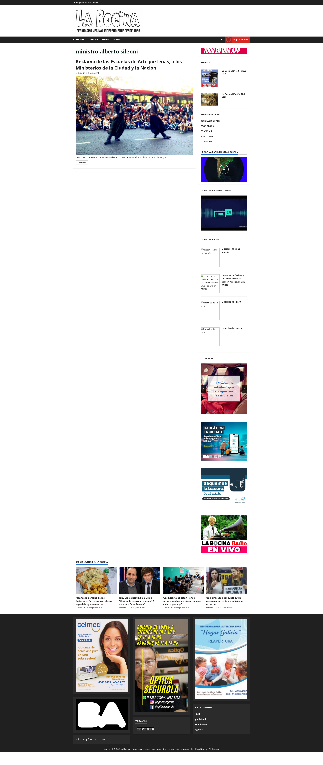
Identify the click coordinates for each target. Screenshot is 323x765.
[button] (209, 411)
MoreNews (200, 749)
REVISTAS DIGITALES (211, 121)
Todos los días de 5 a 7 (233, 328)
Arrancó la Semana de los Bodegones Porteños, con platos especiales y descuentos (94, 601)
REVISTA (106, 39)
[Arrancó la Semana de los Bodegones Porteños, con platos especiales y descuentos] (96, 580)
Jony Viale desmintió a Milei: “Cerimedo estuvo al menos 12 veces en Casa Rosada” (136, 601)
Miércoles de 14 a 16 (231, 301)
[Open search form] (222, 39)
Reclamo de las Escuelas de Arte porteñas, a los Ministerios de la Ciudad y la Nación (129, 64)
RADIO (116, 39)
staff (197, 714)
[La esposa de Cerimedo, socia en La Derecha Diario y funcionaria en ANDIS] (210, 283)
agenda (199, 729)
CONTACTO (206, 141)
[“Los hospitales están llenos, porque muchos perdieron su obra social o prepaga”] (183, 580)
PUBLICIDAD (207, 136)
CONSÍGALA (206, 131)
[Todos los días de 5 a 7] (210, 336)
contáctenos (201, 724)
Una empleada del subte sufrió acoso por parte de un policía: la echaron (224, 601)
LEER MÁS (83, 163)
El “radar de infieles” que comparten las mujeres (224, 389)
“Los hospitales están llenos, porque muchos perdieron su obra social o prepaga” (182, 601)
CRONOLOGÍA (207, 126)
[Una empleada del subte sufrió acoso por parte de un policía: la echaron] (226, 580)
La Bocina (79, 73)
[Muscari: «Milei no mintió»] (210, 257)
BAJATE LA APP (240, 39)
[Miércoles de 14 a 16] (210, 310)
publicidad (200, 719)
